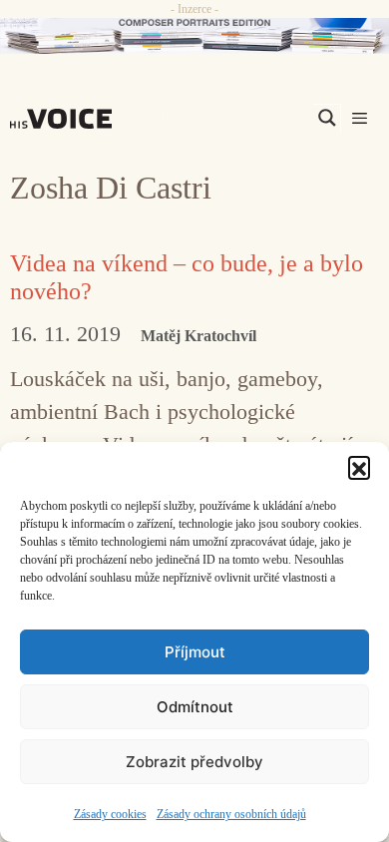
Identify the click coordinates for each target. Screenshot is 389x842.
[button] (359, 467)
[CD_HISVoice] (194, 36)
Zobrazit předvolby (194, 761)
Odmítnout (195, 706)
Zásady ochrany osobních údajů (231, 814)
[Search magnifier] (327, 118)
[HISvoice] (66, 119)
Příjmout (195, 651)
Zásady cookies (110, 814)
